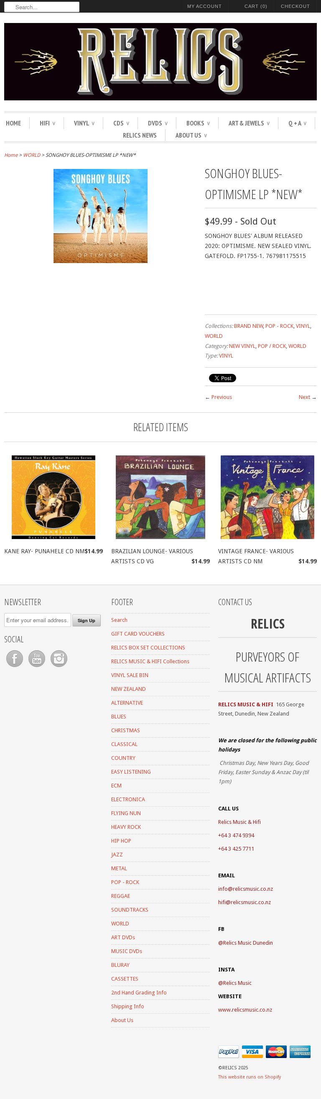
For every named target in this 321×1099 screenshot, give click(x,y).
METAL (119, 868)
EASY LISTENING (131, 772)
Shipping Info (127, 1006)
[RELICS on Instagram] (58, 667)
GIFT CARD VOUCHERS (138, 634)
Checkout (295, 6)
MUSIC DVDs (126, 951)
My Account (204, 6)
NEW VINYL (242, 346)
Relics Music (237, 983)
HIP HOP (121, 841)
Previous (221, 397)
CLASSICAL (124, 744)
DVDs (158, 123)
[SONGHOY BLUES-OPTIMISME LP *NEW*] (101, 261)
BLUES (118, 716)
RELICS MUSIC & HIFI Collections (150, 661)
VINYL (84, 123)
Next (304, 397)
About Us (191, 135)
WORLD (31, 155)
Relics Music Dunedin (248, 943)
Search (119, 620)
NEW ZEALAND (128, 689)
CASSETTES (124, 979)
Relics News (140, 135)
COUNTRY (123, 758)
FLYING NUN (126, 813)
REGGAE (120, 896)
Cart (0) (256, 6)
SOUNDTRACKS (129, 910)
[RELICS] (160, 63)
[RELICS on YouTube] (37, 667)
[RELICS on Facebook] (15, 667)
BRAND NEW (248, 326)
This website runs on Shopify (249, 1077)
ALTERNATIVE (127, 703)
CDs (121, 123)
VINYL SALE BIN (129, 675)
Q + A (297, 123)
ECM (116, 785)
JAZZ (117, 854)
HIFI (47, 123)
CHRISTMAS (125, 730)
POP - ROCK (279, 326)
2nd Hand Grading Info (139, 992)
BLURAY (120, 965)
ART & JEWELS (249, 123)
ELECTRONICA (128, 799)
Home (13, 123)
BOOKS (198, 123)
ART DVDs (123, 937)
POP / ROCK (272, 346)
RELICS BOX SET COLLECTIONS (148, 647)
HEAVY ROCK (126, 827)
